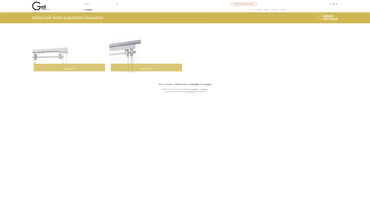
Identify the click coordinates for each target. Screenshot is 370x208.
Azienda (259, 10)
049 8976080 (195, 84)
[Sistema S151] (51, 51)
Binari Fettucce (178, 17)
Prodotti (88, 10)
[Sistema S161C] (128, 51)
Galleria (266, 10)
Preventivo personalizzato (243, 4)
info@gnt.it (208, 84)
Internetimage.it (191, 91)
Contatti (283, 10)
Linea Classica (169, 17)
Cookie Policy (203, 89)
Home (162, 17)
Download (275, 10)
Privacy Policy (194, 89)
